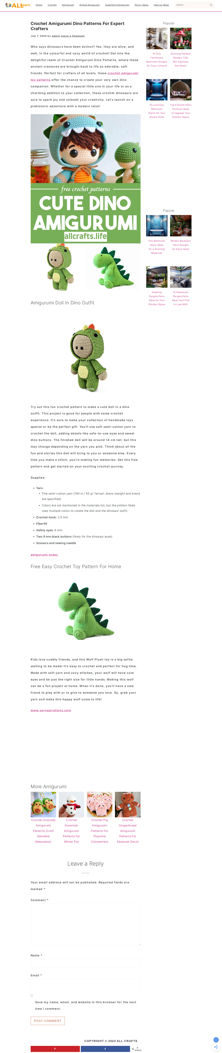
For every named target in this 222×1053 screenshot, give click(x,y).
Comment (40, 900)
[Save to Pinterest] (55, 1049)
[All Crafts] (17, 6)
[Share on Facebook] (105, 1049)
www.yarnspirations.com (51, 710)
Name (36, 955)
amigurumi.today (44, 554)
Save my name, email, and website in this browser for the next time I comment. (86, 1005)
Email (36, 975)
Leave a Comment (73, 36)
